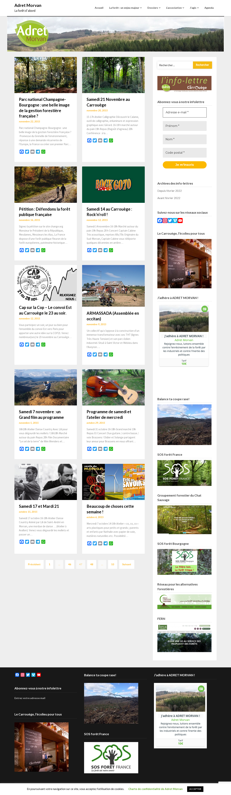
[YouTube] (180, 221)
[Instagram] (164, 221)
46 (69, 564)
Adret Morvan (27, 5)
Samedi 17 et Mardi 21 (39, 506)
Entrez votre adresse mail (29, 698)
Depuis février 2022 (169, 190)
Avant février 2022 (168, 198)
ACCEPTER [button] (195, 789)
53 (112, 564)
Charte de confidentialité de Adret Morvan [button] (155, 788)
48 (91, 564)
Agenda (209, 7)
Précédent (34, 564)
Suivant (126, 564)
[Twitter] (170, 221)
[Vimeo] (175, 221)
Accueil (99, 7)
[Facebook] (159, 221)
